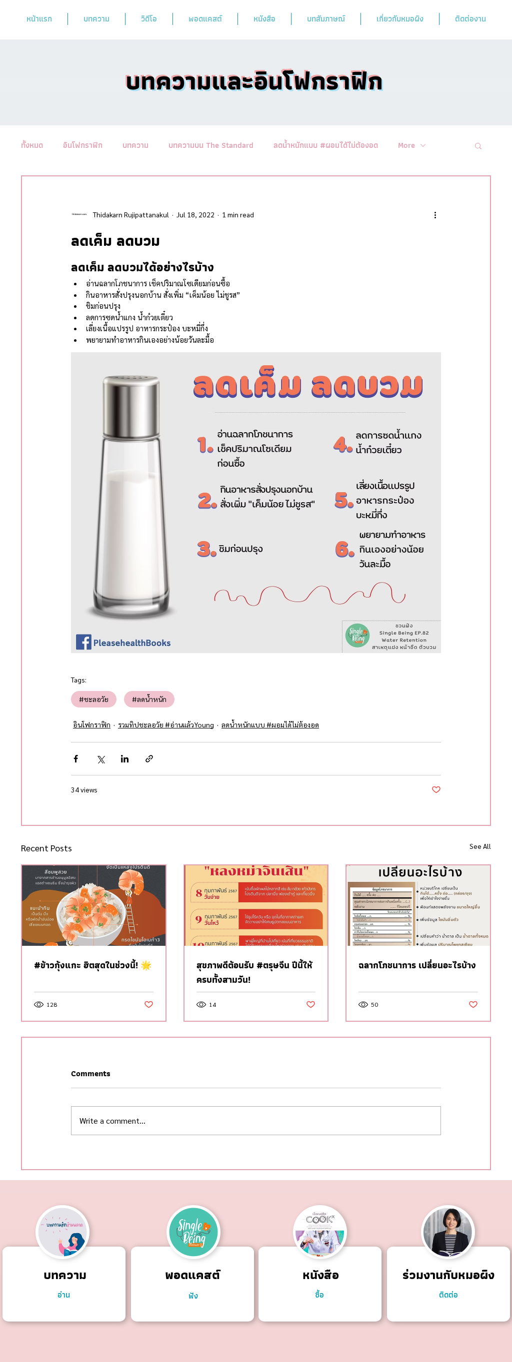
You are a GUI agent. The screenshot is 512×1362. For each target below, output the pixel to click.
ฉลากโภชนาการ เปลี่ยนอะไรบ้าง (417, 965)
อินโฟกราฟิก (82, 145)
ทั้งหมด (32, 145)
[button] (478, 145)
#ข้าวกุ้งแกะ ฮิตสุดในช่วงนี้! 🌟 (93, 965)
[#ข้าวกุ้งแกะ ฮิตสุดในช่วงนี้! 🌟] (94, 905)
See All (480, 845)
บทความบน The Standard (211, 145)
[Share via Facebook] (75, 758)
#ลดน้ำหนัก (149, 698)
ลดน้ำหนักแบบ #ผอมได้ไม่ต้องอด (326, 145)
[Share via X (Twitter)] (100, 758)
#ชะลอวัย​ (93, 698)
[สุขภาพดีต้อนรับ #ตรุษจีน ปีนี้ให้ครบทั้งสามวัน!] (256, 905)
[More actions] (435, 214)
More (406, 145)
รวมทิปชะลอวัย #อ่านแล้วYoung (166, 724)
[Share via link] (149, 758)
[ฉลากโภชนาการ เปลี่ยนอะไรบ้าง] (418, 905)
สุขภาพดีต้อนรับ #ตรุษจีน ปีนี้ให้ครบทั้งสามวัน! (254, 972)
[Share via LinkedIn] (125, 758)
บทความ (135, 145)
